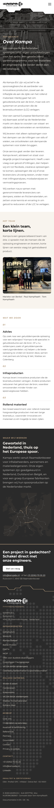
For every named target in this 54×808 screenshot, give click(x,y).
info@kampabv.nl (11, 575)
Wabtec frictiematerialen (15, 701)
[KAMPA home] (13, 4)
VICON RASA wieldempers (15, 696)
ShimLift (7, 636)
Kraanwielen (9, 692)
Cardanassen (9, 688)
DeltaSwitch (9, 632)
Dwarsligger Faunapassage (16, 662)
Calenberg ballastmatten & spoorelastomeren (25, 670)
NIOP (5, 653)
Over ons (7, 718)
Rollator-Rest (9, 705)
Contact (7, 744)
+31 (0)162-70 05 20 (36, 575)
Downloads (8, 740)
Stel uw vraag (13, 569)
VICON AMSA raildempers (15, 666)
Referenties (8, 731)
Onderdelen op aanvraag (15, 723)
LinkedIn (7, 770)
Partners (7, 736)
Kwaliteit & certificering (14, 727)
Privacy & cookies (11, 749)
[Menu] (50, 4)
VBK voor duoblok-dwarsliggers (18, 658)
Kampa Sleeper (10, 640)
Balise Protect (9, 645)
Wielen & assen (10, 683)
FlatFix (6, 649)
